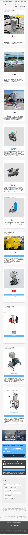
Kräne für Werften (7, 492)
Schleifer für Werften (8, 495)
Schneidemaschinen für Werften (10, 487)
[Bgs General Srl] (14, 148)
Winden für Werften (16, 492)
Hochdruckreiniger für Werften (10, 490)
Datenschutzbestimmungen (15, 472)
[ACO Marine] (14, 290)
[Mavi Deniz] (14, 332)
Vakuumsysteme (7, 484)
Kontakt (14, 294)
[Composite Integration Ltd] (14, 373)
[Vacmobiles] (14, 413)
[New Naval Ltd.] (14, 35)
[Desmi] (14, 252)
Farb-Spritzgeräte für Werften (9, 498)
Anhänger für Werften (17, 484)
